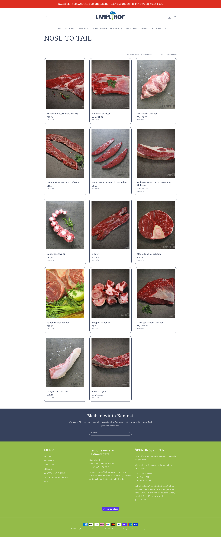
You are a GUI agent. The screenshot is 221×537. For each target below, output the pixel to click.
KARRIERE (48, 456)
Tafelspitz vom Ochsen (150, 322)
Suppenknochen (101, 322)
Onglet (95, 253)
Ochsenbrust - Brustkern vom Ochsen (154, 183)
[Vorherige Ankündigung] (44, 4)
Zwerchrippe (99, 391)
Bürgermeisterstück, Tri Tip (62, 113)
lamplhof (80, 529)
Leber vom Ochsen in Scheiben (110, 182)
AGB (46, 481)
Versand (137, 529)
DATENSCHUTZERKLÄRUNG (56, 477)
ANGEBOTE (49, 460)
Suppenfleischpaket (58, 322)
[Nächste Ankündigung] (176, 4)
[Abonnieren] (129, 432)
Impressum (146, 529)
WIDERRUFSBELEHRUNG (54, 473)
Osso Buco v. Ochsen (149, 253)
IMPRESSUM (49, 465)
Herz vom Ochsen (147, 113)
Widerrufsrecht (105, 529)
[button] (46, 17)
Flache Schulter (101, 113)
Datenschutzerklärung (119, 529)
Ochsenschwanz (56, 253)
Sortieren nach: (133, 54)
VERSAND (48, 469)
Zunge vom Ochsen (58, 391)
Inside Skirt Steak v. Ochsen (63, 182)
